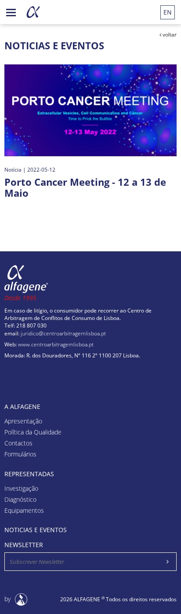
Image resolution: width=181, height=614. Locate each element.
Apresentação (23, 421)
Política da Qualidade (33, 432)
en (167, 12)
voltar (169, 34)
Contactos (18, 443)
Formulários (20, 454)
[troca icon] (11, 11)
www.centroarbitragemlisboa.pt (56, 344)
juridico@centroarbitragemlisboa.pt (63, 333)
